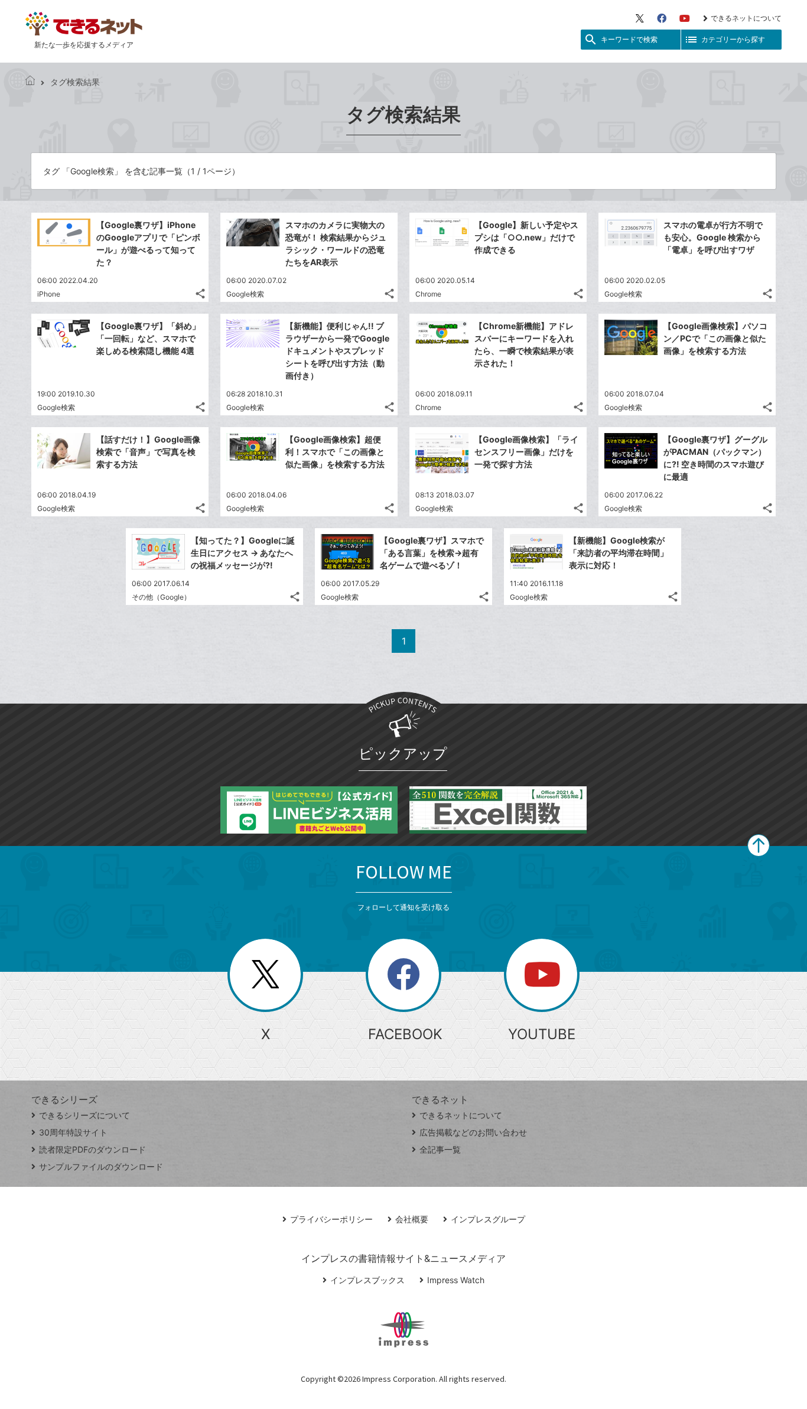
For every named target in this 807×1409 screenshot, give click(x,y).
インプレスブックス (367, 1280)
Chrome (428, 293)
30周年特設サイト (73, 1132)
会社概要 (411, 1219)
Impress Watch (455, 1280)
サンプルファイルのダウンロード (101, 1166)
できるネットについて (746, 18)
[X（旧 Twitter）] (640, 18)
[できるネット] (30, 82)
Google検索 (245, 293)
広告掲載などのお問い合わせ (473, 1132)
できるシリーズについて (84, 1115)
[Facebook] (661, 18)
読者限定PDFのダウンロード (92, 1149)
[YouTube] (684, 18)
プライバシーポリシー (331, 1219)
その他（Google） (161, 597)
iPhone (48, 293)
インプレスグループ (488, 1219)
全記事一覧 (440, 1149)
